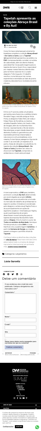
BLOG (5, 15)
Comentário (10, 292)
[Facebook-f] (17, 398)
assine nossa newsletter (17, 247)
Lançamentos (21, 254)
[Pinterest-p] (26, 398)
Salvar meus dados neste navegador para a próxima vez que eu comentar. (20, 342)
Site (6, 332)
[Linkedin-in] (20, 398)
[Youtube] (23, 398)
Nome (7, 317)
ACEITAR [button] (19, 426)
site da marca (11, 240)
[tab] (20, 405)
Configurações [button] (8, 426)
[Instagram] (14, 398)
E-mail (7, 324)
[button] (36, 7)
